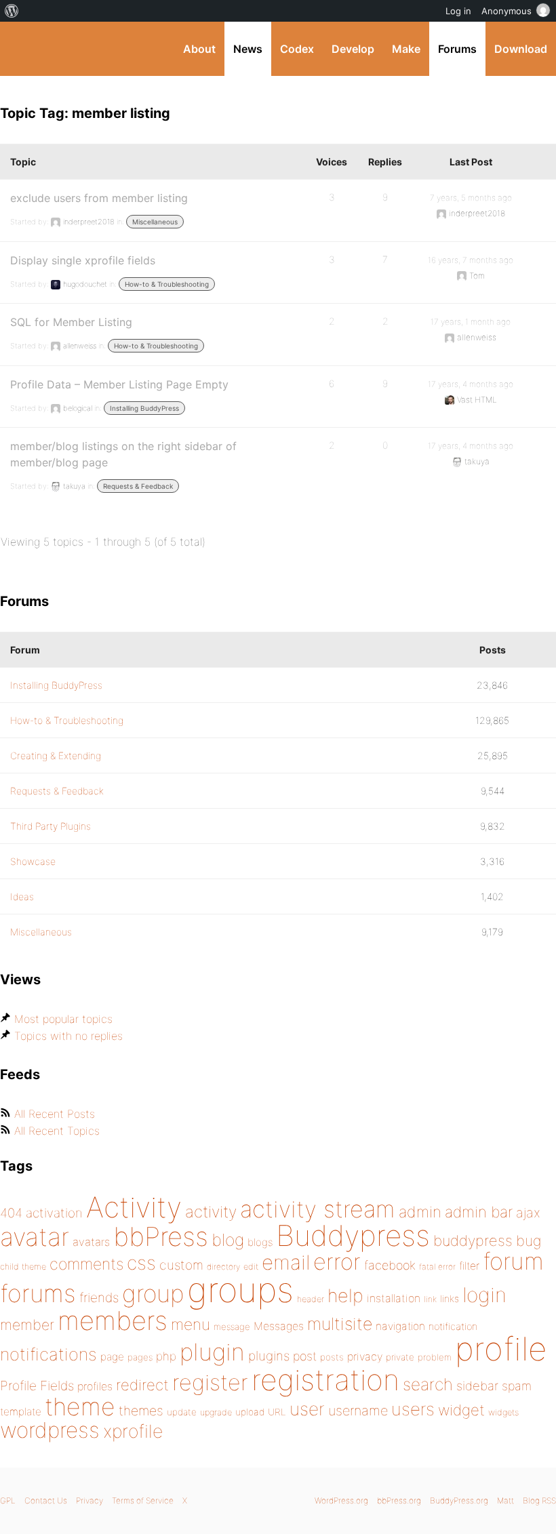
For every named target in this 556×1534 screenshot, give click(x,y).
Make (406, 49)
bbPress (160, 1236)
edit (250, 1266)
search (428, 1384)
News (247, 49)
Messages (279, 1326)
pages (140, 1357)
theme (80, 1406)
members (112, 1320)
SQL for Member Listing (71, 322)
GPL (8, 1500)
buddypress (473, 1240)
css (141, 1262)
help (345, 1296)
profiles (95, 1386)
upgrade (216, 1412)
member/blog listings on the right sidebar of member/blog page (123, 454)
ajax (528, 1213)
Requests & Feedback (138, 486)
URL (277, 1412)
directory (223, 1266)
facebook (390, 1265)
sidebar (477, 1385)
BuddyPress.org (22, 49)
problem (435, 1357)
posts (332, 1357)
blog (228, 1240)
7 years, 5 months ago (471, 198)
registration (325, 1380)
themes (141, 1410)
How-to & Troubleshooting (167, 284)
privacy (364, 1356)
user (307, 1408)
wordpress (50, 1430)
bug (528, 1240)
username (358, 1410)
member (27, 1324)
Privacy (89, 1500)
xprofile (133, 1431)
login (484, 1295)
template (20, 1411)
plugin (212, 1351)
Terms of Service (143, 1500)
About (199, 49)
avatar (34, 1237)
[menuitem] (12, 11)
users (413, 1408)
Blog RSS (539, 1500)
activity (211, 1212)
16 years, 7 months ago (470, 260)
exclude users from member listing (99, 198)
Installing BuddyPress (144, 408)
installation (393, 1298)
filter (469, 1265)
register (210, 1382)
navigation (400, 1326)
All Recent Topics (57, 1130)
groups (240, 1289)
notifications (48, 1354)
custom (181, 1265)
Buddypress (353, 1235)
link (430, 1299)
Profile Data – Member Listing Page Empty (119, 384)
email (286, 1262)
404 (11, 1213)
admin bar (479, 1212)
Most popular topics (63, 1019)
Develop (353, 49)
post (305, 1356)
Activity (134, 1207)
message (232, 1326)
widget (461, 1410)
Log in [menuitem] (458, 10)
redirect (142, 1385)
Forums (457, 49)
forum (513, 1261)
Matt (505, 1500)
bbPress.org (399, 1500)
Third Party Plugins (50, 826)
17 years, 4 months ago (470, 384)
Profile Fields (37, 1385)
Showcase (33, 861)
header (310, 1299)
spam (517, 1386)
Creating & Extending (55, 755)
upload (249, 1412)
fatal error (437, 1266)
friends (99, 1297)
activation (54, 1213)
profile (501, 1349)
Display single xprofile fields (82, 260)
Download (520, 49)
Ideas (22, 896)
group (153, 1293)
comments (86, 1264)
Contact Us (45, 1500)
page (112, 1356)
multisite (339, 1324)
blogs (260, 1242)
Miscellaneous (155, 222)
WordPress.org (341, 1500)
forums (38, 1293)
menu (190, 1324)
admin (420, 1212)
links (449, 1298)
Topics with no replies (68, 1036)
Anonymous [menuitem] (506, 10)
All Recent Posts (54, 1114)
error (337, 1261)
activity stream (317, 1209)
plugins (269, 1356)
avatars (91, 1242)
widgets (503, 1412)
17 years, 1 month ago (471, 322)
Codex (297, 49)
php (166, 1356)
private (400, 1357)
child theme (23, 1266)
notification (453, 1326)
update (182, 1412)
